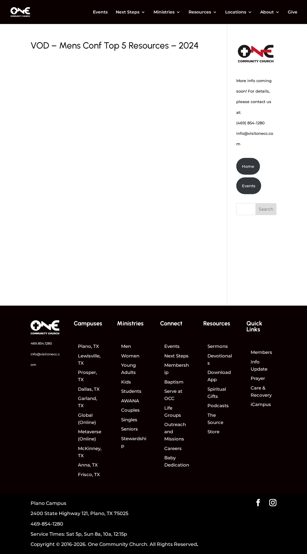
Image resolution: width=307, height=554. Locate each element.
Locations (235, 12)
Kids (126, 382)
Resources (200, 12)
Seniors (129, 429)
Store (213, 431)
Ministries (164, 12)
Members (261, 352)
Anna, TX (88, 465)
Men (126, 346)
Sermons (217, 346)
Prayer (258, 378)
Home (248, 166)
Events (100, 12)
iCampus (261, 404)
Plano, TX (88, 346)
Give (292, 12)
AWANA (130, 401)
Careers (173, 448)
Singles (129, 419)
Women (130, 356)
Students (131, 391)
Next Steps (127, 12)
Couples (130, 410)
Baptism (173, 382)
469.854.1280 (41, 343)
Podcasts (218, 405)
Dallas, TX (89, 389)
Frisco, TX (89, 474)
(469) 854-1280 (250, 122)
